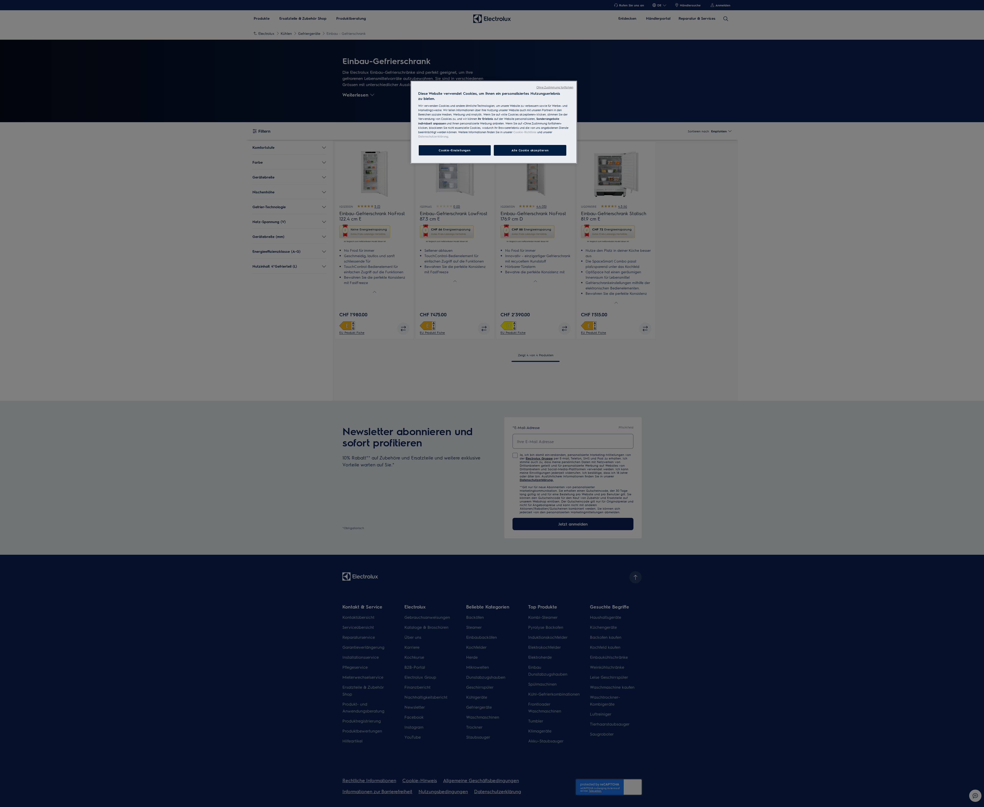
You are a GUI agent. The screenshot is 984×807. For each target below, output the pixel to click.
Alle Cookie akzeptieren (530, 150)
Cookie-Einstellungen (454, 150)
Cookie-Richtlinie (525, 132)
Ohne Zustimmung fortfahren (554, 87)
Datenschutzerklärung (433, 136)
